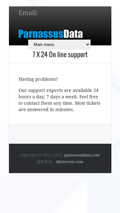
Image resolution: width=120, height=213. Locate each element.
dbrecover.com (69, 162)
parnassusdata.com (82, 155)
